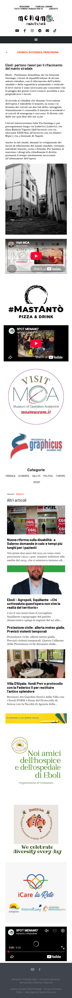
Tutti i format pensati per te (28, 9)
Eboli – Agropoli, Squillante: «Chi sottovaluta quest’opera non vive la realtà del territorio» (33, 603)
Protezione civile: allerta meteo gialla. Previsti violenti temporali (36, 629)
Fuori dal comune (44, 7)
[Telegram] (40, 30)
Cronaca (10, 475)
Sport (36, 482)
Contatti (53, 9)
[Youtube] (17, 30)
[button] (36, 39)
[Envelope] (47, 30)
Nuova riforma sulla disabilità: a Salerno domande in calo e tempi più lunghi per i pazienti (34, 543)
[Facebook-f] (24, 30)
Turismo (60, 475)
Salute (36, 475)
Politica (48, 475)
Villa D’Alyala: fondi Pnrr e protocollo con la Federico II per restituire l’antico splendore (35, 687)
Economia (23, 475)
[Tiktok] (55, 30)
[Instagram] (32, 30)
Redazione (25, 7)
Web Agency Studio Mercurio (40, 992)
